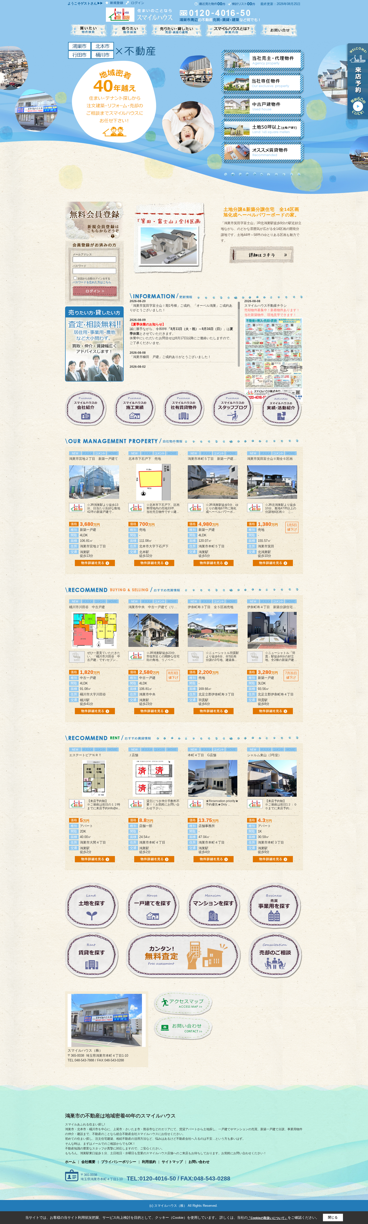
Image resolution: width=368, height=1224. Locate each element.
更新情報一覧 (293, 367)
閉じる (333, 1217)
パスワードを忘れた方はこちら (92, 282)
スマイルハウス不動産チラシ (265, 305)
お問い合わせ (199, 1162)
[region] (185, 334)
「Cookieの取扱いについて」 (268, 1218)
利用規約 (149, 1162)
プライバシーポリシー (118, 1162)
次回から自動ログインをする (94, 278)
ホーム (70, 1162)
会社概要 (88, 1162)
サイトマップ (172, 1162)
